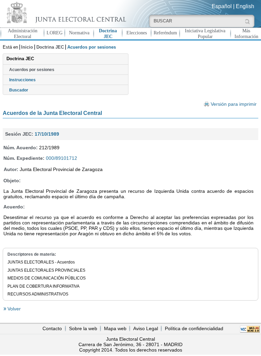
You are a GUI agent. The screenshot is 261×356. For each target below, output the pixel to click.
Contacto (52, 328)
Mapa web (115, 328)
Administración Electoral (22, 33)
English (245, 6)
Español (222, 6)
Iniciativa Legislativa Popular (205, 33)
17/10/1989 (47, 134)
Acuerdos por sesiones (31, 69)
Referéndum (165, 32)
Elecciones (136, 32)
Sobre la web (83, 328)
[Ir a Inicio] (65, 12)
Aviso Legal (145, 328)
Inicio (27, 47)
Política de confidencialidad (194, 328)
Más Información (246, 33)
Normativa (79, 32)
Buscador (18, 90)
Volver (13, 308)
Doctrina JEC (108, 33)
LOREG (55, 32)
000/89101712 (61, 158)
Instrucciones (22, 80)
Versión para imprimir (234, 104)
